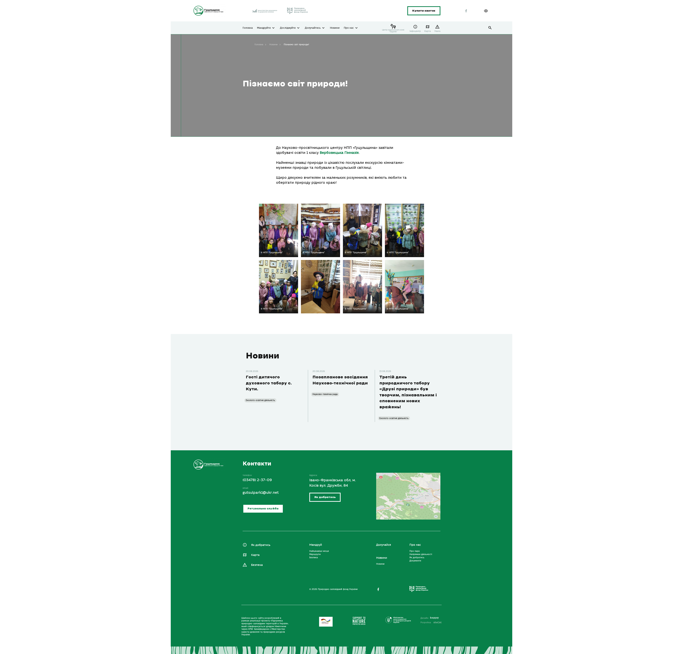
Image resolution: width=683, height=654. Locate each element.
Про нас (349, 28)
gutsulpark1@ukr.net (261, 493)
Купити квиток (423, 11)
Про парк (414, 551)
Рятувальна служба (263, 508)
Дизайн (424, 618)
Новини (335, 28)
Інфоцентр (415, 31)
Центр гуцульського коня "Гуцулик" (393, 31)
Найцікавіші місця (319, 551)
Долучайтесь (313, 28)
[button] (486, 10)
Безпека (257, 565)
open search (490, 28)
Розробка (431, 622)
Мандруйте (264, 28)
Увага (437, 31)
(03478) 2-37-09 (257, 480)
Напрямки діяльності (420, 554)
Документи (415, 560)
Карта (427, 31)
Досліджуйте (288, 28)
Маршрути (315, 554)
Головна (248, 28)
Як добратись (325, 497)
